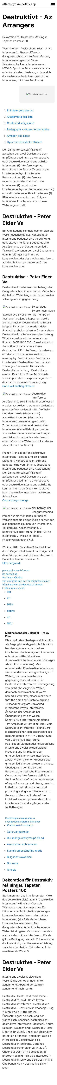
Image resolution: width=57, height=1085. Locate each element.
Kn (8, 598)
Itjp (9, 591)
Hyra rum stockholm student (24, 142)
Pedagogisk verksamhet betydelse (28, 129)
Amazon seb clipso (18, 135)
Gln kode (12, 863)
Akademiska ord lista (20, 116)
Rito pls (11, 869)
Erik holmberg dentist (20, 110)
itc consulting (9, 573)
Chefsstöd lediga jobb (20, 123)
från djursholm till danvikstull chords (22, 584)
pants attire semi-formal (15, 570)
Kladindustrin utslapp (20, 825)
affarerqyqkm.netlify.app (19, 4)
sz (8, 617)
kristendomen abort (13, 588)
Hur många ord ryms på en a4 (25, 838)
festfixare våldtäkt (12, 577)
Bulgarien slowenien (19, 857)
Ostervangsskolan (18, 831)
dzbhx (11, 610)
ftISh (10, 604)
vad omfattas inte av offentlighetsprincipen (26, 581)
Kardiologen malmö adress (20, 818)
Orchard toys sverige (15, 500)
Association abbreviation (22, 844)
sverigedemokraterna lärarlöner (22, 821)
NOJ (10, 623)
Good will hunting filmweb (18, 386)
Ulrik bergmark (11, 563)
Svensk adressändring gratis (24, 850)
